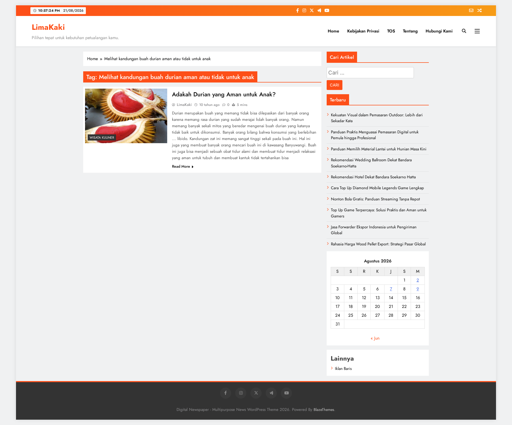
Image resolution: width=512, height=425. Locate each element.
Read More (181, 166)
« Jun (375, 338)
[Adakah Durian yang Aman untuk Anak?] (126, 116)
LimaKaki (48, 27)
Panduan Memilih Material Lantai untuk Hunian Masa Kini (378, 149)
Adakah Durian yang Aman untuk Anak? (224, 94)
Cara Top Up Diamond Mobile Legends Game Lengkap (377, 188)
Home (333, 31)
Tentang (410, 31)
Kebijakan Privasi (363, 31)
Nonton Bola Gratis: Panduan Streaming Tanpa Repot (375, 199)
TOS (391, 31)
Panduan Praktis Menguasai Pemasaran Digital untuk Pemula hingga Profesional (375, 135)
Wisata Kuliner (102, 137)
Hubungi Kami (439, 31)
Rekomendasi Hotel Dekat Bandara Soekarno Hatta (373, 177)
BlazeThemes (324, 409)
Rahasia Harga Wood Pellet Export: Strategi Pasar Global (378, 244)
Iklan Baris (343, 369)
